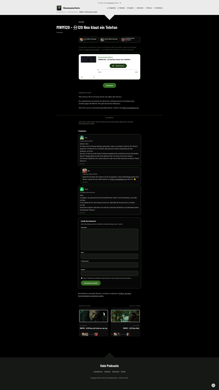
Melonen (93, 122)
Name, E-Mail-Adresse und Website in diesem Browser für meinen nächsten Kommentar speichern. (107, 278)
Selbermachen (123, 122)
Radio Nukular (115, 122)
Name (82, 252)
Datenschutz (115, 371)
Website (83, 269)
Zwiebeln (91, 123)
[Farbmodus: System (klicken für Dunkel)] (120, 3)
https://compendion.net (130, 108)
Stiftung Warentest (84, 123)
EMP (80, 122)
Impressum (107, 371)
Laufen (88, 122)
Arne (89, 170)
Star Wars (130, 122)
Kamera (84, 122)
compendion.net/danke (91, 50)
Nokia (97, 122)
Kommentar (84, 227)
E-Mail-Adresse (85, 261)
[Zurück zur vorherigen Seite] (213, 385)
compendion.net (62, 12)
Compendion (111, 3)
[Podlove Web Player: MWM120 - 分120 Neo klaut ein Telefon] (109, 67)
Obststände (103, 122)
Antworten (82, 163)
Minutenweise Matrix (71, 8)
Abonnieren (109, 85)
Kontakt (123, 371)
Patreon (108, 122)
